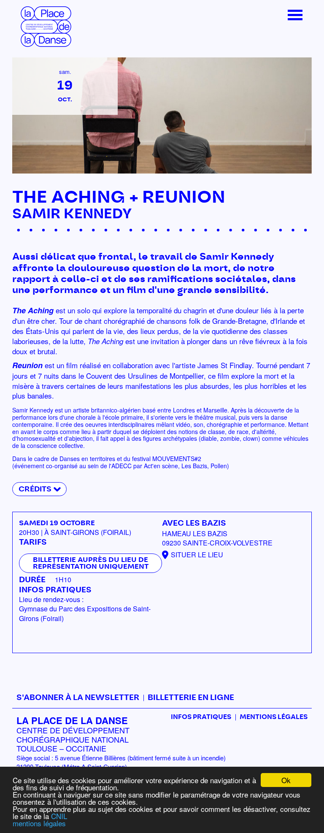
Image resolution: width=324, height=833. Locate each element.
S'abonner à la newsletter (77, 698)
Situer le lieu (197, 554)
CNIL (59, 816)
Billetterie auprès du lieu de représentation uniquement (90, 563)
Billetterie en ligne (191, 698)
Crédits (35, 489)
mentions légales (39, 823)
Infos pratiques (201, 717)
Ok (286, 780)
